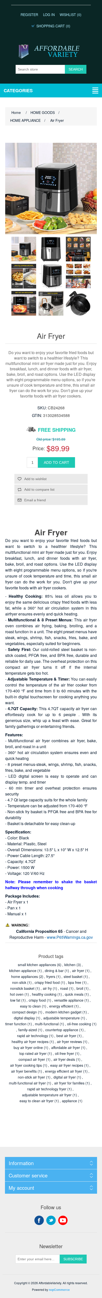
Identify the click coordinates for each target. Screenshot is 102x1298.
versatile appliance (68, 1000)
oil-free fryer (64, 1053)
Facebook (39, 1220)
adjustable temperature (61, 1017)
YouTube (63, 1220)
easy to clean (30, 1006)
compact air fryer (32, 1059)
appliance (69, 1100)
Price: (38, 448)
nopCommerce (59, 1289)
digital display (24, 1017)
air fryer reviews (69, 1041)
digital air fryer (64, 1077)
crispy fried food (47, 982)
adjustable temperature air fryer (47, 1094)
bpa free (74, 982)
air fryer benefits (24, 1071)
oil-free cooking (79, 1023)
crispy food (37, 1000)
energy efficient (61, 1006)
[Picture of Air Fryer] (23, 249)
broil (79, 988)
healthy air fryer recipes (30, 1041)
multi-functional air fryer (27, 1083)
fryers (50, 976)
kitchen (70, 964)
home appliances (24, 976)
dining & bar (54, 970)
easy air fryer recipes (66, 1065)
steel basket (73, 976)
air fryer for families (69, 1083)
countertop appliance (61, 1029)
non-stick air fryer (31, 1077)
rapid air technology (32, 1035)
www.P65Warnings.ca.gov (70, 937)
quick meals (74, 994)
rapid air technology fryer (46, 1088)
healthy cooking (44, 994)
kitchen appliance (22, 970)
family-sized (27, 1029)
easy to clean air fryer (36, 1100)
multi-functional (47, 1023)
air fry (47, 988)
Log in (49, 14)
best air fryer (66, 1035)
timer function (15, 1023)
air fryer (78, 970)
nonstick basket (22, 988)
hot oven (17, 994)
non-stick (19, 982)
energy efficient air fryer (63, 1071)
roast (64, 988)
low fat (15, 1000)
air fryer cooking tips (26, 1065)
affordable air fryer (65, 1047)
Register (29, 14)
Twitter (51, 1220)
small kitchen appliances (37, 964)
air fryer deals (64, 1059)
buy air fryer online (28, 1047)
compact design (24, 1012)
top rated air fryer (33, 1053)
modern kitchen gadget (63, 1012)
